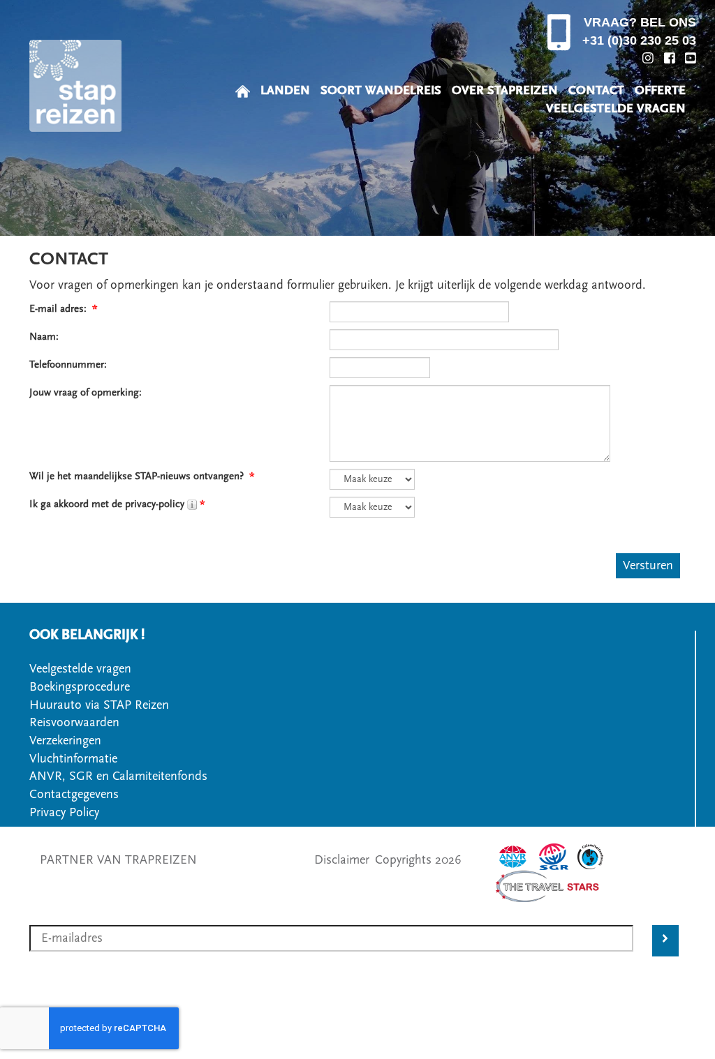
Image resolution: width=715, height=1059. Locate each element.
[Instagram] (648, 58)
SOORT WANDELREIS (380, 90)
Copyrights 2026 (418, 860)
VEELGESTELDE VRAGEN (616, 108)
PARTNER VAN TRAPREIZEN (118, 860)
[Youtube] (690, 58)
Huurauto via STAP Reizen (99, 705)
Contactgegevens (74, 794)
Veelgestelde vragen (80, 668)
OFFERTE (660, 90)
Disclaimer (341, 860)
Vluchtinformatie (73, 758)
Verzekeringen (65, 740)
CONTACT (596, 90)
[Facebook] (669, 58)
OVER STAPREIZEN (505, 90)
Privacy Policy (64, 812)
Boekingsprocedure (79, 686)
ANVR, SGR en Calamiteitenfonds (118, 776)
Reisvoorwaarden (74, 722)
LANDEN (285, 90)
